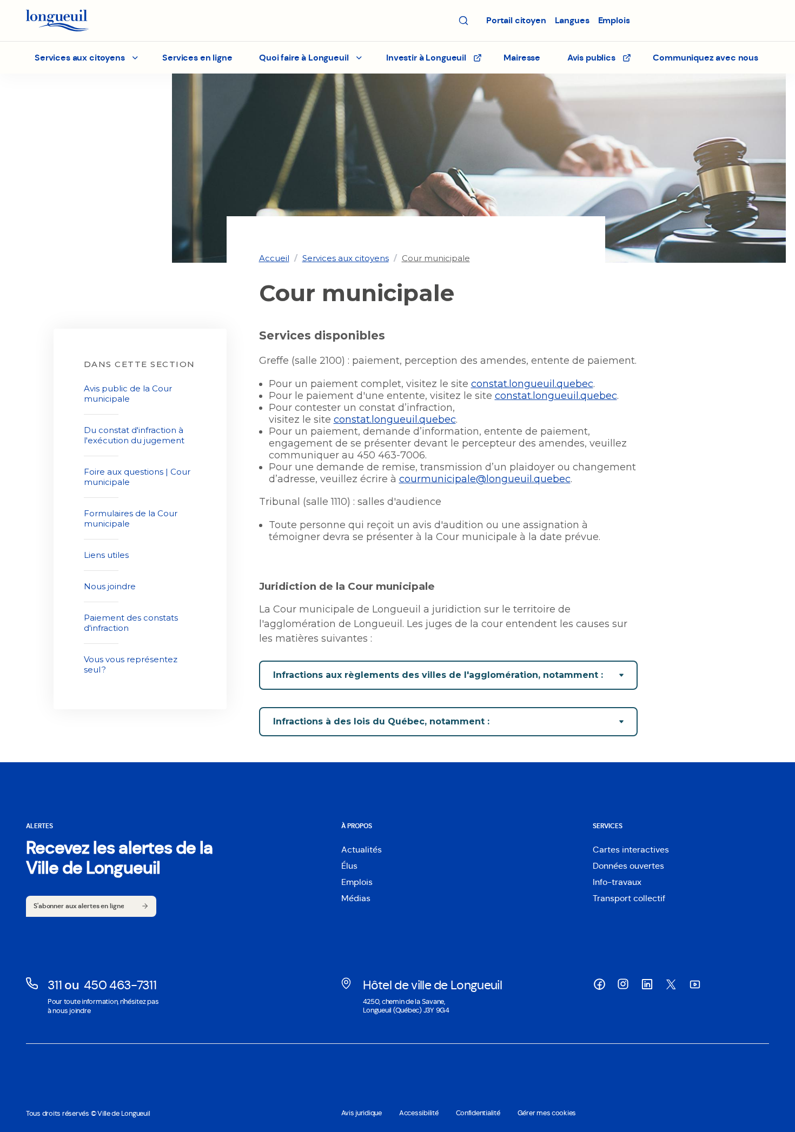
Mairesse (522, 57)
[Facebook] (599, 983)
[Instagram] (623, 983)
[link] (274, 258)
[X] (670, 984)
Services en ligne (197, 57)
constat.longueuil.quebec (532, 384)
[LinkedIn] (646, 983)
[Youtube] (694, 983)
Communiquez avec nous (705, 57)
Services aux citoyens (345, 258)
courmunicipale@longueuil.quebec (485, 479)
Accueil (274, 258)
